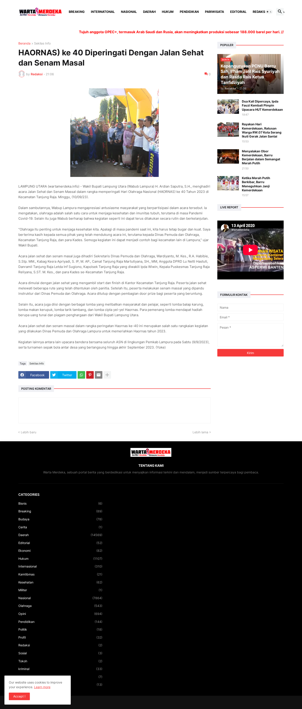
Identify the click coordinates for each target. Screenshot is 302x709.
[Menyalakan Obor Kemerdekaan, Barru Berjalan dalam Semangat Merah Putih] (228, 156)
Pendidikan (189, 12)
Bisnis (60, 503)
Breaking (77, 12)
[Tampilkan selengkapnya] (107, 375)
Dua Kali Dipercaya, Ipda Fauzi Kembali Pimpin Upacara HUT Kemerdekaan (262, 105)
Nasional (129, 12)
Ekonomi (60, 550)
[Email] (98, 375)
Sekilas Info (42, 43)
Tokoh (60, 661)
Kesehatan (60, 582)
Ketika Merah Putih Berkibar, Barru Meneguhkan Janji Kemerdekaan (256, 184)
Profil (60, 637)
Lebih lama (200, 432)
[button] (269, 12)
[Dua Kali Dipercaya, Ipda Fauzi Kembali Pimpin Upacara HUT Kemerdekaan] (228, 106)
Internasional (60, 566)
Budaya (60, 519)
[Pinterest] (90, 375)
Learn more (42, 687)
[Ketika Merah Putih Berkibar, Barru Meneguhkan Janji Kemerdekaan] (228, 183)
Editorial (238, 12)
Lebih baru (28, 432)
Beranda (24, 43)
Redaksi (259, 12)
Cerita (60, 527)
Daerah (149, 12)
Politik (60, 629)
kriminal (60, 669)
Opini (60, 614)
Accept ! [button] (19, 696)
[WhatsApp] (81, 375)
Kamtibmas (60, 574)
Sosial (60, 653)
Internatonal (103, 12)
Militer (60, 590)
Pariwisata (214, 12)
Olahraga (60, 606)
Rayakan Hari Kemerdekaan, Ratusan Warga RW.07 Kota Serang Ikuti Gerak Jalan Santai (261, 130)
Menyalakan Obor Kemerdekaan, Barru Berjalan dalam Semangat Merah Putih (261, 157)
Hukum (168, 12)
